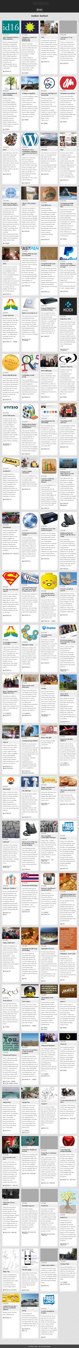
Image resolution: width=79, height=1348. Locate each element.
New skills (7, 1081)
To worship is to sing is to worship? (10, 643)
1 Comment (46, 912)
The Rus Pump (26, 1270)
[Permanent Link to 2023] (68, 139)
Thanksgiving (46, 863)
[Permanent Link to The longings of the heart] (49, 989)
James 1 (62, 1001)
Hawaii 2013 (27, 1232)
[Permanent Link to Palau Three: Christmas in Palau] (49, 1142)
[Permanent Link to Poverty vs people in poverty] (68, 578)
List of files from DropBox (46, 636)
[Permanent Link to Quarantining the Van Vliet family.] (49, 410)
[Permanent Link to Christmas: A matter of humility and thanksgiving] (30, 27)
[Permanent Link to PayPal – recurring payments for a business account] (68, 253)
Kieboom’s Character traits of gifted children (10, 204)
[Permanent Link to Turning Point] (68, 1254)
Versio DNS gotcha (9, 415)
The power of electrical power (67, 791)
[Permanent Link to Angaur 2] (49, 1093)
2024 (4, 150)
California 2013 (66, 1284)
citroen (45, 1029)
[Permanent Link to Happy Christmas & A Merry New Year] (49, 780)
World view (44, 1206)
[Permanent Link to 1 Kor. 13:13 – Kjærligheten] (68, 682)
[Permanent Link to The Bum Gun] (30, 781)
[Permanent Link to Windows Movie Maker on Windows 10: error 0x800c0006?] (30, 412)
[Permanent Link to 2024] (11, 139)
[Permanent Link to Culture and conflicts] (49, 1255)
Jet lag (24, 1311)
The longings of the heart (47, 998)
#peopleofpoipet (9, 768)
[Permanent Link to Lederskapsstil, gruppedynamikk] (68, 1141)
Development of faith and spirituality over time (66, 205)
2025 (42, 37)
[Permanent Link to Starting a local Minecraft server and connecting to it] (68, 462)
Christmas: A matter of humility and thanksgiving (29, 39)
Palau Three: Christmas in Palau (48, 1154)
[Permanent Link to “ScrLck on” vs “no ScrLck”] (68, 27)
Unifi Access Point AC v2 (29, 313)
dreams (11, 1083)
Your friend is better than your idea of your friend (48, 595)
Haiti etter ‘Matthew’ (9, 888)
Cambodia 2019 (8, 553)
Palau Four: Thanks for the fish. (29, 1150)
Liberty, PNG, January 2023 (29, 204)
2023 (61, 150)
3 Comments (65, 763)
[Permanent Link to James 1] (68, 991)
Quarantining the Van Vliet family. (48, 422)
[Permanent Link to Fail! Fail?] (11, 829)
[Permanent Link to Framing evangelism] (30, 83)
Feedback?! (7, 471)
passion (15, 1083)
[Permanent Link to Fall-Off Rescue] (49, 193)
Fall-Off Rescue (46, 205)
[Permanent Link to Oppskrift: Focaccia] (49, 936)
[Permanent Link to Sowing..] (49, 679)
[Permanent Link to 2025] (49, 27)
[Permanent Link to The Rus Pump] (30, 1257)
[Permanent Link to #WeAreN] (68, 1036)
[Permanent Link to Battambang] (11, 518)
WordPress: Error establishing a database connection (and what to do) (29, 152)
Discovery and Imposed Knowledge (48, 94)
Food (52, 859)
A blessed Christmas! (48, 1045)
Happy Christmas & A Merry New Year (48, 788)
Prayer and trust (8, 315)
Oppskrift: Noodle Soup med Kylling (29, 949)
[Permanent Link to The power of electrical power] (68, 781)
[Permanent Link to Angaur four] (11, 1093)
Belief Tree (63, 1217)
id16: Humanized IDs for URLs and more (11, 38)
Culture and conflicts (48, 1265)
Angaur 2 (44, 1104)
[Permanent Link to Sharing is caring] (30, 633)
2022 (4, 264)
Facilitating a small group (28, 376)
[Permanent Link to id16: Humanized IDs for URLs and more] (11, 27)
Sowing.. (44, 688)
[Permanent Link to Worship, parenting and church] (11, 579)
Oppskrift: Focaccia (47, 949)
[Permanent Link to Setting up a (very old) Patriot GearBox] (49, 518)
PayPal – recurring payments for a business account (68, 265)
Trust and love (7, 1001)
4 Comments (27, 909)
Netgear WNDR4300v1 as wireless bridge (48, 309)
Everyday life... (8, 71)
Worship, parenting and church (10, 590)
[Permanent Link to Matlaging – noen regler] (68, 938)
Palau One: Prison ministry (9, 1203)
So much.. (63, 838)
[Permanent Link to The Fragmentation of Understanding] (11, 83)
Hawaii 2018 (63, 671)
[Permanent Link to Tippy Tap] (11, 1258)
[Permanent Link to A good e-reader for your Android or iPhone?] (49, 466)
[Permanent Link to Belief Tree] (68, 1201)
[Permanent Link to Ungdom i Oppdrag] (68, 358)
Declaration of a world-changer (29, 534)
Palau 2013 (7, 1130)
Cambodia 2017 (27, 715)
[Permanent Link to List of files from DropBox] (49, 628)
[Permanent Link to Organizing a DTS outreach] (68, 410)
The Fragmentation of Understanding (10, 94)
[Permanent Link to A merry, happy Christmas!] (30, 462)
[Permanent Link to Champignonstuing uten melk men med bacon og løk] (68, 882)
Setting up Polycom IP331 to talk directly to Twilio (67, 534)
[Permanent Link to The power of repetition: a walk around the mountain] (30, 1039)
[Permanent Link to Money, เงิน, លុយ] (49, 729)
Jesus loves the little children (66, 740)
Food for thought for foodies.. (47, 1312)
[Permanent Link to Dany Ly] (11, 731)
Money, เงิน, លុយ (46, 738)
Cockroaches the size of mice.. (68, 1101)
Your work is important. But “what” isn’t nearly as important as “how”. (29, 589)
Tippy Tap (6, 1272)
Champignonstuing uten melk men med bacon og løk (68, 895)
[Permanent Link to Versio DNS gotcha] (11, 407)
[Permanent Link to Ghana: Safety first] (11, 933)
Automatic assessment (67, 93)
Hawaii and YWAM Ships (30, 885)
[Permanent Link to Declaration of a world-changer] (30, 520)
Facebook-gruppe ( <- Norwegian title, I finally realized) (67, 641)
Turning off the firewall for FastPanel (29, 254)
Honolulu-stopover (28, 1206)
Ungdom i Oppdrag (66, 367)
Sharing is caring (27, 645)
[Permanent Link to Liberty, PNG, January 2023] (30, 193)
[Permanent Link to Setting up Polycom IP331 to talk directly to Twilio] (68, 520)
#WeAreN (63, 1044)
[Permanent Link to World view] (49, 1195)
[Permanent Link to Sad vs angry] (30, 991)
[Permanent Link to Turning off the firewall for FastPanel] (30, 248)
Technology (65, 63)
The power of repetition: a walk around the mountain (30, 1051)
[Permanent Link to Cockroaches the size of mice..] (68, 1092)
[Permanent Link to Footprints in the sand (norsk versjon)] (49, 253)
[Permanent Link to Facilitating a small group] (30, 362)
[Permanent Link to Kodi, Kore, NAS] (68, 306)
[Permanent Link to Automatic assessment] (68, 83)
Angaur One (26, 1102)
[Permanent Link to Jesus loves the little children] (68, 730)
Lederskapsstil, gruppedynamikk (65, 1150)
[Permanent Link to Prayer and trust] (11, 305)
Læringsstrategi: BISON (30, 741)
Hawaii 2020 (65, 447)
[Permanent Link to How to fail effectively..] (11, 362)
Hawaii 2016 (44, 804)
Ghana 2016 (8, 971)
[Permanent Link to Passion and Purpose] (11, 1042)
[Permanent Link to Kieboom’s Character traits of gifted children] (11, 193)
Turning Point (64, 1264)
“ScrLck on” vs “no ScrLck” (66, 38)
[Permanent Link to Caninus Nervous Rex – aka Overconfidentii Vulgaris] (11, 1298)
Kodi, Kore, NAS (65, 319)
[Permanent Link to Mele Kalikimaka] (49, 360)
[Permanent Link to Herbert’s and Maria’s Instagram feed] (49, 879)
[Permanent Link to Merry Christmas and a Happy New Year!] (11, 681)
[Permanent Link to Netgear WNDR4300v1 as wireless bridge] (49, 301)
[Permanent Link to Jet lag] (30, 1300)
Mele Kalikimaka (46, 371)
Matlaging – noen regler (68, 954)
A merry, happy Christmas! (27, 472)
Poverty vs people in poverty (66, 589)
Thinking (26, 73)
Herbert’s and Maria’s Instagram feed (48, 889)
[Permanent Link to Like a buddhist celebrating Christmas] (49, 826)
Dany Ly (5, 742)
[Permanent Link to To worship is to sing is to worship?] (11, 632)
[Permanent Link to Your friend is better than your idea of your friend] (49, 581)
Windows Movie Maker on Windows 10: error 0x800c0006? (29, 426)
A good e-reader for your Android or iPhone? (47, 480)
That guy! (44, 150)
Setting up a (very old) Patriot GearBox (48, 529)
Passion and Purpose (10, 1055)
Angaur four (7, 1102)
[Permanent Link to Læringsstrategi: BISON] (30, 731)
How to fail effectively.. (10, 375)
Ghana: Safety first (9, 943)
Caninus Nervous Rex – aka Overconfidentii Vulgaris (10, 1307)
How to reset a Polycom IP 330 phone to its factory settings (29, 843)
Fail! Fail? (6, 842)
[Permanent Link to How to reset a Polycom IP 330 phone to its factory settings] (30, 829)
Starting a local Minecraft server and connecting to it (67, 473)
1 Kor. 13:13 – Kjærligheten (64, 694)
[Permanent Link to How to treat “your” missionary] (30, 678)
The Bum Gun (26, 791)
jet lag (25, 1330)
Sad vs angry (26, 1001)
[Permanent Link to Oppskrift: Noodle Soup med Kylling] (30, 936)
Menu (40, 10)
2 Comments (8, 713)
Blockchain (6, 789)
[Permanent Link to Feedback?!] (11, 462)
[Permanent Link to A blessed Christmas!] (49, 1037)
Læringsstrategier (29, 773)
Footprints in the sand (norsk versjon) (48, 264)
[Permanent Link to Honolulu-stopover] (30, 1195)
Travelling (46, 174)
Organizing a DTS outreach (66, 421)
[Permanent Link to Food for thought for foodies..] (49, 1300)
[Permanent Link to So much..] (68, 828)
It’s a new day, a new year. (9, 1158)
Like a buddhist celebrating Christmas (48, 837)
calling (6, 1083)
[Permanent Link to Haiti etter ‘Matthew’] (11, 879)
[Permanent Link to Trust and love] (11, 990)
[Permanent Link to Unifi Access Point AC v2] (30, 303)
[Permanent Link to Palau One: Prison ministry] (11, 1194)
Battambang (7, 527)
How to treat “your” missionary (28, 686)
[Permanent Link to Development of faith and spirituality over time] (68, 193)
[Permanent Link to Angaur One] (30, 1093)
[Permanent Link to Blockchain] (11, 780)
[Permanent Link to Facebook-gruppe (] (68, 630)
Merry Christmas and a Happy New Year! (10, 692)
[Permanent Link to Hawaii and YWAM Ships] (30, 877)
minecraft (64, 505)
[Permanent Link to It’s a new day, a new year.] (11, 1145)
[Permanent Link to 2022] (11, 253)
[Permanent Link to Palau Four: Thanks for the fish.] (30, 1141)
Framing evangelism (28, 93)
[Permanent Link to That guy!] (49, 139)
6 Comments (27, 713)
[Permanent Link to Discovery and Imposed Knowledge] (49, 83)
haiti (6, 914)
